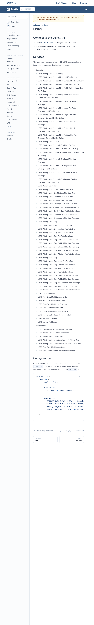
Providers (10, 61)
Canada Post (11, 88)
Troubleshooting (13, 45)
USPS (9, 126)
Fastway (10, 98)
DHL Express (12, 95)
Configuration (12, 42)
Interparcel (11, 102)
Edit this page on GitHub (44, 431)
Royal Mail (10, 112)
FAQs (9, 49)
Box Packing (11, 72)
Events (9, 139)
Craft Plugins (62, 2)
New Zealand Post (13, 105)
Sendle (9, 116)
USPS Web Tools (47, 42)
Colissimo (10, 91)
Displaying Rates (13, 68)
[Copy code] (80, 376)
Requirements (12, 38)
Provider (10, 135)
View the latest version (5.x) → (50, 19)
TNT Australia (12, 119)
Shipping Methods (13, 65)
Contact (83, 2)
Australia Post (12, 81)
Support (14, 26)
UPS (8, 123)
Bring (9, 84)
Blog (74, 2)
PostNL (9, 109)
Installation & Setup (14, 35)
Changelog (15, 22)
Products (10, 58)
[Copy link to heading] (31, 37)
